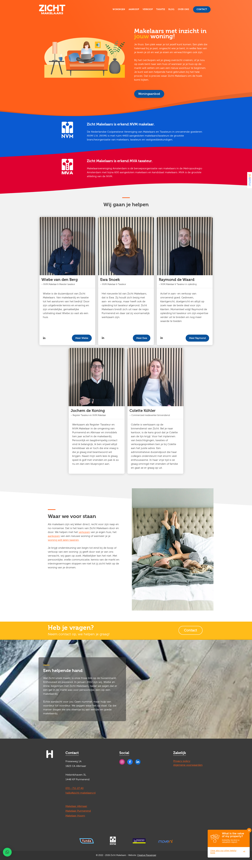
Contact (202, 9)
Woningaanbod (149, 93)
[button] (7, 852)
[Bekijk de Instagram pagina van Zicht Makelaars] (122, 762)
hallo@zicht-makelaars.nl (80, 792)
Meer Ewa (141, 338)
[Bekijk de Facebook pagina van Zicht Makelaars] (130, 762)
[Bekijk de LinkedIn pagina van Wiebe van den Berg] (44, 338)
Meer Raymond (197, 338)
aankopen (54, 536)
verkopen (84, 532)
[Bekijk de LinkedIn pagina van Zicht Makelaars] (138, 762)
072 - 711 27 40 (74, 788)
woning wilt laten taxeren (63, 540)
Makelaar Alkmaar (76, 806)
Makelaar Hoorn (75, 815)
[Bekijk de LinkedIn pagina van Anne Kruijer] (103, 338)
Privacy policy (181, 761)
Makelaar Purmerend (78, 810)
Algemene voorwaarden (188, 765)
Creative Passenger (146, 855)
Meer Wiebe (81, 338)
